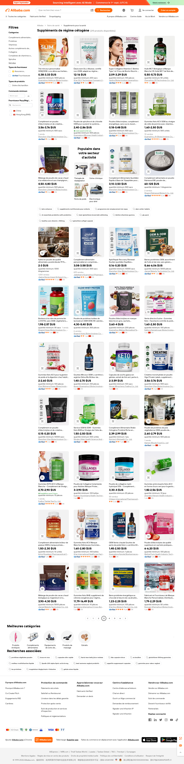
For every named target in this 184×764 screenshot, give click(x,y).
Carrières (9, 703)
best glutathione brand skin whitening (93, 215)
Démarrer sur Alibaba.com (159, 693)
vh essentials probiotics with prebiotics (56, 215)
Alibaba (40, 25)
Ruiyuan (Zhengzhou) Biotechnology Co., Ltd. (159, 607)
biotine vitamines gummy (125, 215)
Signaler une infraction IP (123, 709)
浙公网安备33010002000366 (136, 760)
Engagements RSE (13, 698)
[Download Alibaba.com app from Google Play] (169, 739)
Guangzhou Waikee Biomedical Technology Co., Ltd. (124, 330)
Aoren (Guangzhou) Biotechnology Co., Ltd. (89, 386)
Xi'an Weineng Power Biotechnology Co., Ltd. (53, 386)
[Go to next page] (125, 618)
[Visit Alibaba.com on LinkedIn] (155, 719)
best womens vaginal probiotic (87, 663)
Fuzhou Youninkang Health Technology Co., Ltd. (89, 495)
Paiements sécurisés (50, 688)
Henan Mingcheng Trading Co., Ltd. (123, 386)
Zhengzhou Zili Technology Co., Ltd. (159, 80)
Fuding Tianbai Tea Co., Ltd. (49, 501)
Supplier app (72, 740)
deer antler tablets (143, 209)
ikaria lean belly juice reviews (92, 657)
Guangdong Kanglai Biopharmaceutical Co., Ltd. (124, 554)
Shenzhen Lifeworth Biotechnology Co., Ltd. (53, 189)
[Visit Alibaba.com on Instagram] (166, 719)
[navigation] (20, 322)
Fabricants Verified (84, 691)
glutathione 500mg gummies (160, 657)
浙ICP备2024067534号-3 (160, 760)
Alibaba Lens (17, 740)
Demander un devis (85, 696)
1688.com (64, 752)
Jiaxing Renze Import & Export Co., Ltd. (53, 277)
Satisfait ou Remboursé (51, 693)
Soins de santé (53, 25)
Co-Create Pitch (12, 693)
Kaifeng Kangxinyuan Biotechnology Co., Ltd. (159, 330)
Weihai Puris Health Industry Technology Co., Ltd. (159, 554)
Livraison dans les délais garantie (54, 698)
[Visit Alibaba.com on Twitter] (160, 719)
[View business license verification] (116, 760)
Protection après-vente (51, 703)
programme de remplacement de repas (113, 209)
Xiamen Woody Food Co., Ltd (156, 443)
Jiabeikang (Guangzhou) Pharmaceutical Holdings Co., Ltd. (89, 275)
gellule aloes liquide (71, 669)
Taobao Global (103, 752)
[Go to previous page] (87, 618)
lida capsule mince (118, 657)
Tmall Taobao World (79, 752)
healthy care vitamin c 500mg (53, 221)
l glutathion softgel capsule (82, 221)
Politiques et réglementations (53, 716)
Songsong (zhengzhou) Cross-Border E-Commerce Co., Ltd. (89, 607)
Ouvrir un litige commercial (124, 698)
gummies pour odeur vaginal (149, 663)
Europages (131, 752)
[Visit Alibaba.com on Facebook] (150, 719)
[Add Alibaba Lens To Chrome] (44, 739)
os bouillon (137, 657)
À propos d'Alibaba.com (15, 682)
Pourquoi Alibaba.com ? (15, 688)
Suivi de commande (156, 698)
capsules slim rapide (65, 657)
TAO (113, 752)
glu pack (145, 215)
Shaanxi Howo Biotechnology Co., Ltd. (53, 330)
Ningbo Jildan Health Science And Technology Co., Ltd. (89, 439)
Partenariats (153, 709)
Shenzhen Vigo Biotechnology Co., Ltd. (53, 137)
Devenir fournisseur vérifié (159, 703)
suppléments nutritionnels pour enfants (75, 209)
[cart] (133, 11)
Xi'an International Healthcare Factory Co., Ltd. (89, 554)
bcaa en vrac (45, 657)
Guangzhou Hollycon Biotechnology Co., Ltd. (53, 80)
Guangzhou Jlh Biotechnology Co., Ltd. (159, 137)
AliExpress (53, 752)
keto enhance (47, 209)
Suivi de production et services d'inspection (54, 710)
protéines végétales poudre (21, 657)
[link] (180, 738)
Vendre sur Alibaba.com (158, 688)
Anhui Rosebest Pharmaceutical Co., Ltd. (53, 554)
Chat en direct (119, 693)
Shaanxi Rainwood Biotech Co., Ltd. (158, 193)
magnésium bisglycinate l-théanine (42, 669)
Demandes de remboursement (125, 703)
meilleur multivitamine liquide (22, 663)
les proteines (16, 669)
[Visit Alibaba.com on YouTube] (171, 719)
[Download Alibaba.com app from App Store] (150, 739)
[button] (92, 10)
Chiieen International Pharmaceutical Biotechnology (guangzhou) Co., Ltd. (124, 499)
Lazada (92, 752)
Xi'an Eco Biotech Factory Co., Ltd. (123, 607)
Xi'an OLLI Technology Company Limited (89, 80)
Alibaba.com (133, 740)
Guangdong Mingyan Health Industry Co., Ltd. (89, 135)
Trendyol (120, 752)
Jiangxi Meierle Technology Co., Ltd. (159, 271)
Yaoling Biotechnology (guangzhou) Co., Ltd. (124, 80)
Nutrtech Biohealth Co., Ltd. (120, 439)
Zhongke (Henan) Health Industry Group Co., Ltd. (159, 495)
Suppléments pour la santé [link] (75, 25)
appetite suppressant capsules (119, 663)
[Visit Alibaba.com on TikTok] (176, 719)
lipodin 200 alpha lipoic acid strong (55, 663)
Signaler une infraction (122, 714)
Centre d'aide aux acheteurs (124, 688)
